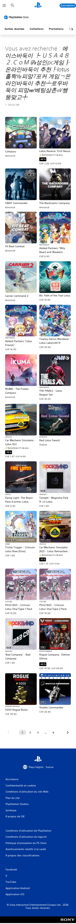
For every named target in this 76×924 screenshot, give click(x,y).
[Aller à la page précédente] (8, 732)
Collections (37, 29)
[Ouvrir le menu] (4, 5)
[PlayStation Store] (17, 17)
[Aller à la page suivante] (68, 732)
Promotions (56, 29)
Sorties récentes (14, 29)
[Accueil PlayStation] (38, 5)
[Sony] (67, 922)
